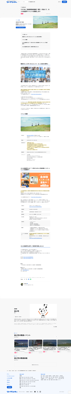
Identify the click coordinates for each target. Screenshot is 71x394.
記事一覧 (10, 370)
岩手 (24, 377)
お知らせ (8, 380)
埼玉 (22, 378)
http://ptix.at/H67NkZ (30, 135)
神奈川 (34, 378)
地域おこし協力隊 (45, 375)
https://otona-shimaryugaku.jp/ (36, 94)
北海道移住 (42, 378)
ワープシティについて (10, 376)
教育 (61, 378)
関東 (20, 378)
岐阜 (34, 380)
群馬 (28, 378)
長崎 (26, 386)
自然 (47, 379)
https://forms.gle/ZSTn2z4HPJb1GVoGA (35, 238)
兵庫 (30, 381)
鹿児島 (34, 386)
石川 (26, 380)
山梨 (30, 380)
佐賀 (24, 386)
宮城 (28, 377)
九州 (20, 386)
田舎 (59, 378)
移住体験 (61, 375)
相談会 (50, 378)
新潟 (22, 380)
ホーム (8, 374)
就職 (54, 379)
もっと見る (55, 326)
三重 (22, 381)
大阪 (28, 381)
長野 (32, 380)
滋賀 (24, 381)
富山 (24, 380)
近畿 (20, 381)
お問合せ (8, 382)
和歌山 (34, 381)
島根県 (13, 370)
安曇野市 (42, 379)
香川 (24, 384)
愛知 (38, 380)
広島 (28, 383)
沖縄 (20, 387)
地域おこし (57, 375)
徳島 (22, 384)
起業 (49, 379)
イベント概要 (24, 39)
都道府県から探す (32, 1)
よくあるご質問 (9, 378)
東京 (30, 378)
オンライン (46, 378)
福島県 (45, 379)
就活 (63, 378)
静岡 (36, 380)
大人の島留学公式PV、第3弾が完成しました (30, 46)
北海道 (21, 375)
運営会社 (31, 391)
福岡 (22, 386)
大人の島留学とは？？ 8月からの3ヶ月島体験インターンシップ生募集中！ (34, 43)
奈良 (32, 381)
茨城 (24, 378)
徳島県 (52, 379)
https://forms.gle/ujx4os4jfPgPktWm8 (35, 206)
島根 (24, 383)
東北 (20, 377)
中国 (20, 383)
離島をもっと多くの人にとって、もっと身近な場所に (32, 36)
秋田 (26, 377)
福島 (32, 377)
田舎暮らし (50, 375)
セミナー (56, 378)
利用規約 (27, 391)
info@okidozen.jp (26, 269)
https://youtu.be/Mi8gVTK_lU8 (28, 258)
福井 (28, 380)
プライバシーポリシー (22, 391)
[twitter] (26, 279)
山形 (30, 377)
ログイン (59, 1)
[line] (30, 279)
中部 (20, 380)
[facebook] (28, 279)
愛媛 (26, 384)
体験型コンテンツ (58, 379)
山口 (30, 383)
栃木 (26, 378)
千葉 (32, 378)
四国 (20, 384)
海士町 (15, 370)
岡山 (26, 383)
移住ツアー (53, 378)
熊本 (28, 386)
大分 (30, 386)
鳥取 (22, 383)
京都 (26, 381)
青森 (22, 377)
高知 (28, 384)
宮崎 (32, 386)
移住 (41, 375)
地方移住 (54, 375)
